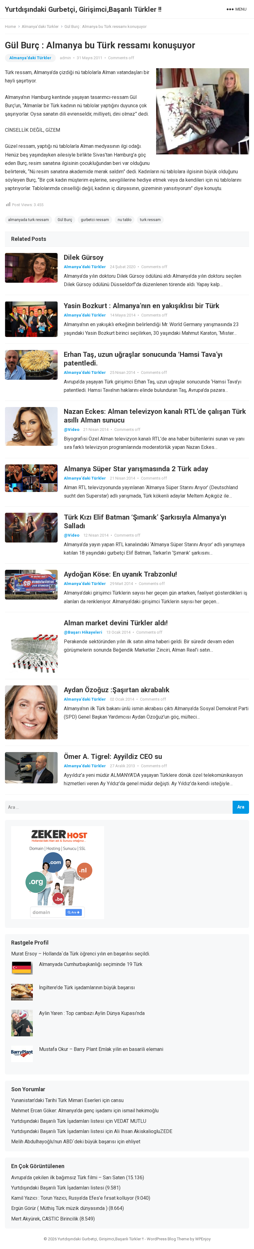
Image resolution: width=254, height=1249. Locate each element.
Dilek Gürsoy (83, 257)
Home (10, 26)
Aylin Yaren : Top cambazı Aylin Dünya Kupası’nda (92, 1013)
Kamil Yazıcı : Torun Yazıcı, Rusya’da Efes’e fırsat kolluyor (72, 1198)
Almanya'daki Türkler (40, 26)
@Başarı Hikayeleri (83, 632)
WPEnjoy (203, 1239)
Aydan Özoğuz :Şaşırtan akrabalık (116, 690)
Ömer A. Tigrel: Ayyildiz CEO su (113, 756)
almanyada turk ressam (28, 220)
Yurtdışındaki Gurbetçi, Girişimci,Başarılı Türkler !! (83, 9)
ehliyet (133, 1142)
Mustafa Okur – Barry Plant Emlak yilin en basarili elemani (101, 1049)
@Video (71, 429)
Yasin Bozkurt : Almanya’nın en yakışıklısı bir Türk (141, 306)
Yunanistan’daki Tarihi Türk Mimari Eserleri (56, 1100)
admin (65, 57)
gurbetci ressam (95, 220)
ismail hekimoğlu (140, 1111)
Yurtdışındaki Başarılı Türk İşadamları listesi (57, 1121)
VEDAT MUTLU (130, 1121)
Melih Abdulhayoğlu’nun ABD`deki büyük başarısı (63, 1142)
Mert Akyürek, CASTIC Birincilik (44, 1219)
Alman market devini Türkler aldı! (116, 623)
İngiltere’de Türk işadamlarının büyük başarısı (87, 987)
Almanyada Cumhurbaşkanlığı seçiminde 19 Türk (90, 964)
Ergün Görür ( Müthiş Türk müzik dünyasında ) (59, 1208)
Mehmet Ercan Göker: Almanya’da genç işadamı (61, 1111)
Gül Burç (65, 220)
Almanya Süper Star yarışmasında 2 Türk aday (136, 469)
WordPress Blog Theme (168, 1239)
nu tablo (124, 220)
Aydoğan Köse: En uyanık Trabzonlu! (120, 574)
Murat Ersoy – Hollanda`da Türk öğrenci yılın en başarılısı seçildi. (80, 954)
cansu (117, 1100)
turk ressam (150, 220)
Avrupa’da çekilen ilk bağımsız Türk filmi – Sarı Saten (68, 1177)
